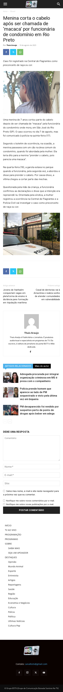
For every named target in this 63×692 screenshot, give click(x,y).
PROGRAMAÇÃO (13, 534)
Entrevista (13, 575)
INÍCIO (8, 525)
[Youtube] (44, 673)
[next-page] (10, 421)
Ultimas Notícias (16, 621)
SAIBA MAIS (14, 548)
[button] (58, 4)
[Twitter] (13, 52)
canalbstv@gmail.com (36, 664)
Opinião (12, 561)
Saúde (11, 589)
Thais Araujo (12, 45)
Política (11, 616)
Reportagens (14, 584)
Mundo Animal (15, 566)
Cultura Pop (14, 625)
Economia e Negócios (19, 602)
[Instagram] (27, 673)
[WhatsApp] (20, 52)
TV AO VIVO (10, 530)
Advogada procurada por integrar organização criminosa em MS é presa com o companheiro (39, 378)
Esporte (12, 571)
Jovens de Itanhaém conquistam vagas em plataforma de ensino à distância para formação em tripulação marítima (15, 296)
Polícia (11, 612)
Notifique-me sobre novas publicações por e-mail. (30, 504)
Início (5, 11)
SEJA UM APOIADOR (18, 552)
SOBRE (8, 543)
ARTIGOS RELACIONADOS (18, 366)
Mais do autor (42, 366)
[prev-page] (5, 421)
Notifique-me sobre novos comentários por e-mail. (30, 500)
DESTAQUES (11, 557)
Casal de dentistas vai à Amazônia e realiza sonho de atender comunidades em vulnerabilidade (47, 294)
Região (11, 593)
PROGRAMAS (11, 539)
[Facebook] (6, 52)
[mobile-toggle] (5, 4)
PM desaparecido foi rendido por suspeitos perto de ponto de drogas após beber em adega (39, 410)
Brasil (12, 11)
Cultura (12, 607)
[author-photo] (31, 328)
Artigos (11, 580)
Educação (13, 598)
